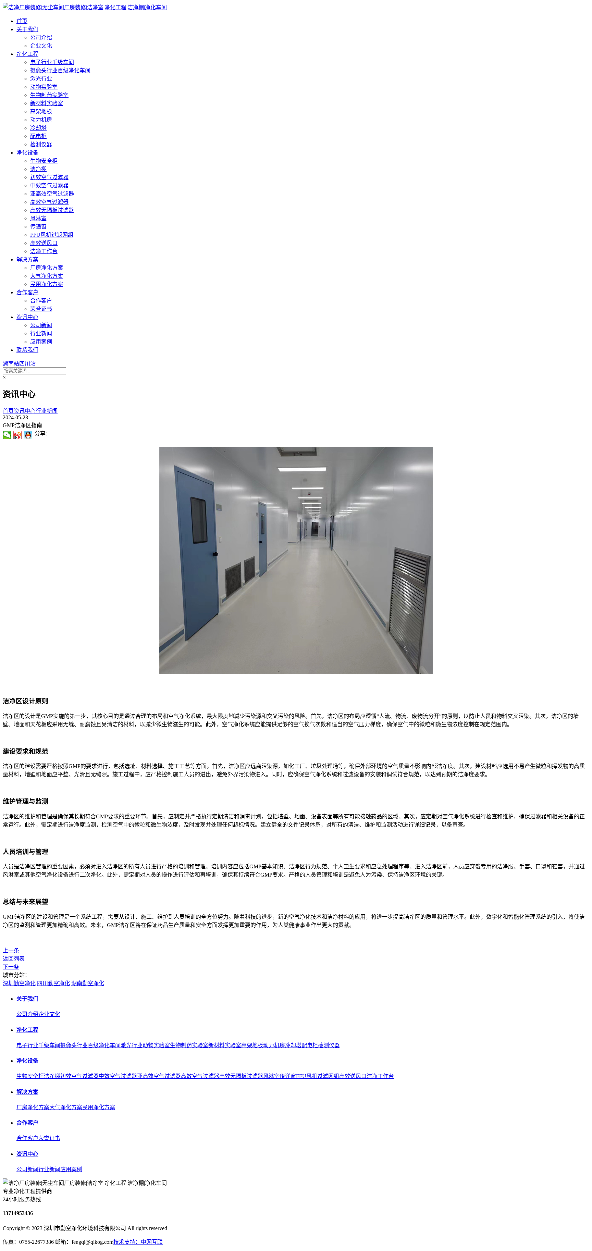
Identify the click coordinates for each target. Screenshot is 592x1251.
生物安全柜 (44, 161)
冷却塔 (38, 128)
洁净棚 (38, 169)
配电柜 (38, 136)
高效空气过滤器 (49, 202)
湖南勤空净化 (87, 983)
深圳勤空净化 (19, 983)
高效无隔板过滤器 (52, 210)
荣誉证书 (41, 309)
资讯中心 (27, 317)
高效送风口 (44, 243)
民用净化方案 (46, 284)
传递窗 (38, 227)
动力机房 (41, 120)
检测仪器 (41, 144)
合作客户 (27, 292)
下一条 (11, 967)
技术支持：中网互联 (138, 1242)
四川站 (27, 364)
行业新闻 (41, 333)
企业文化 (41, 46)
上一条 (11, 950)
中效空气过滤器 (49, 185)
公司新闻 (41, 325)
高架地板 (41, 111)
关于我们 (27, 29)
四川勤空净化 (53, 983)
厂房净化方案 (46, 268)
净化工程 (27, 54)
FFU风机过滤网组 (51, 235)
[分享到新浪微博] (17, 435)
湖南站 (11, 364)
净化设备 (27, 153)
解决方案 (27, 259)
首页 (21, 21)
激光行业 (41, 79)
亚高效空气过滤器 (52, 194)
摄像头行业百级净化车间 (60, 70)
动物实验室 (44, 87)
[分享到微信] (7, 435)
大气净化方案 (46, 276)
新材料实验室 (46, 103)
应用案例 (41, 342)
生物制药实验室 (49, 95)
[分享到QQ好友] (28, 435)
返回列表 (14, 959)
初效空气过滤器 (49, 177)
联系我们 (27, 350)
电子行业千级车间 (52, 62)
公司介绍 (41, 37)
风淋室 (38, 218)
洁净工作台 (44, 251)
